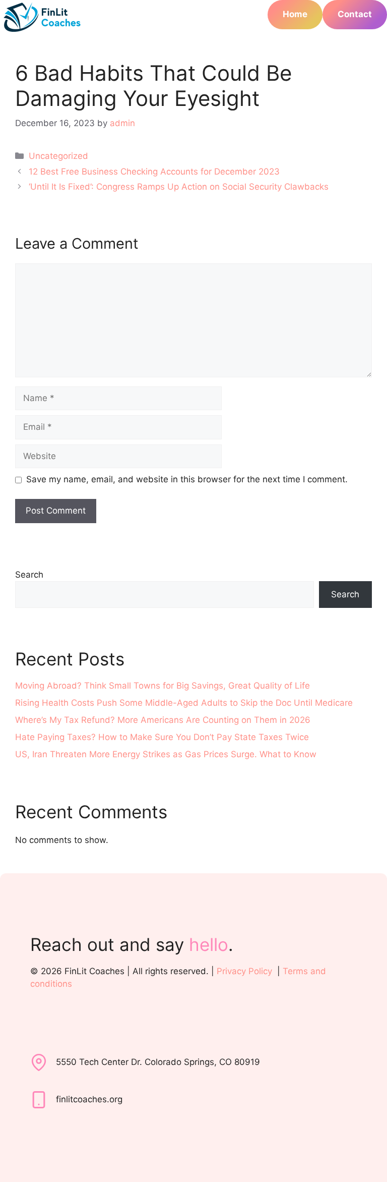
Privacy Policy (244, 971)
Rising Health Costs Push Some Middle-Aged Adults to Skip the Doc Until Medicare (184, 703)
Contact (355, 14)
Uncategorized (58, 156)
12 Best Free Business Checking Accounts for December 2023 (154, 171)
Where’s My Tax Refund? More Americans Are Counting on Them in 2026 (162, 720)
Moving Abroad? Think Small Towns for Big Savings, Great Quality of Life (162, 686)
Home (295, 14)
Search (29, 575)
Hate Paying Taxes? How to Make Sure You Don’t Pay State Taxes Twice (162, 737)
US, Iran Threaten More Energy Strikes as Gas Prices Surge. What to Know (165, 754)
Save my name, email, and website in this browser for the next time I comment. (187, 479)
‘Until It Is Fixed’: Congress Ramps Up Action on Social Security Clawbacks (179, 187)
